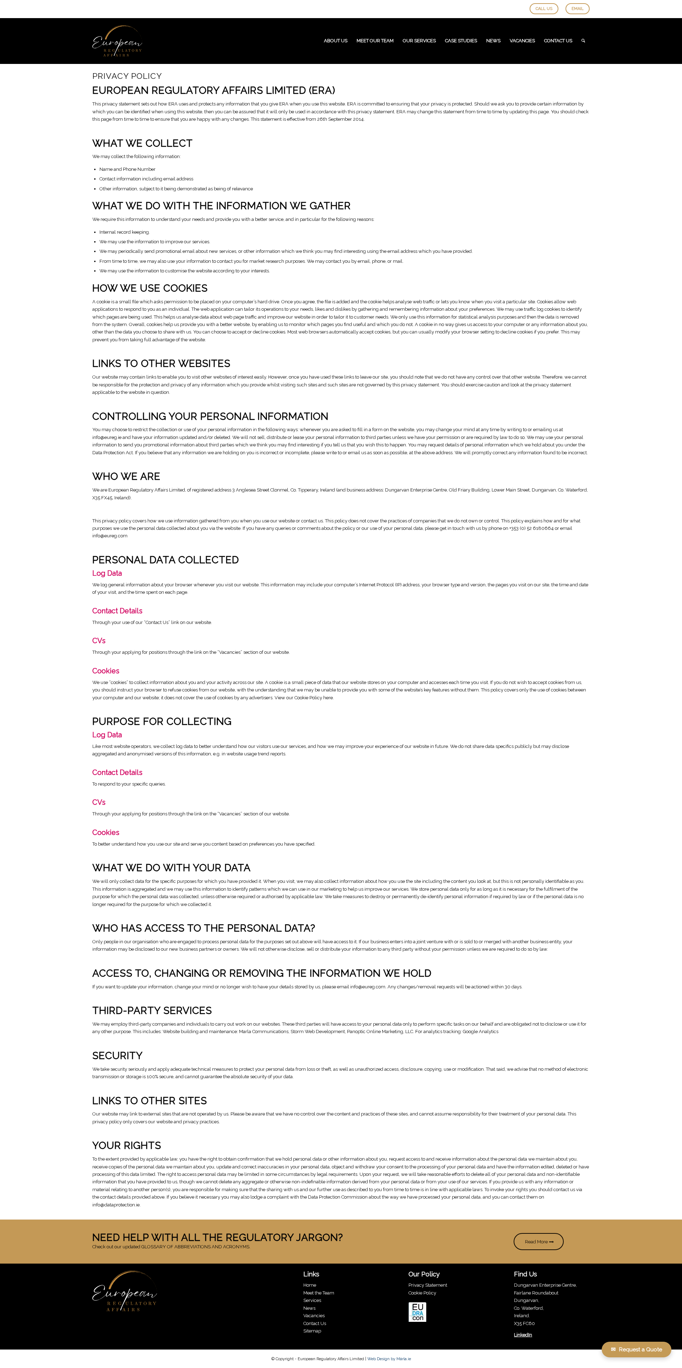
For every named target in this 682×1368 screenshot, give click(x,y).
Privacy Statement (427, 1285)
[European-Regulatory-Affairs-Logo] (117, 40)
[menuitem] (335, 40)
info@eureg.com (110, 535)
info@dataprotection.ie (116, 1204)
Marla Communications (263, 1031)
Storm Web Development (318, 1031)
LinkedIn (523, 1335)
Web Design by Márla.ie (389, 1359)
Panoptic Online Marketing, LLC (380, 1031)
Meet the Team (318, 1293)
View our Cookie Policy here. (304, 697)
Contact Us (157, 622)
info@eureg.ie (107, 437)
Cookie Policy (422, 1293)
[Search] (583, 40)
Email (578, 8)
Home (309, 1285)
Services (312, 1300)
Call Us (544, 8)
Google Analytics (480, 1031)
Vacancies (314, 1316)
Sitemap (312, 1331)
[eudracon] (417, 1313)
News (309, 1308)
